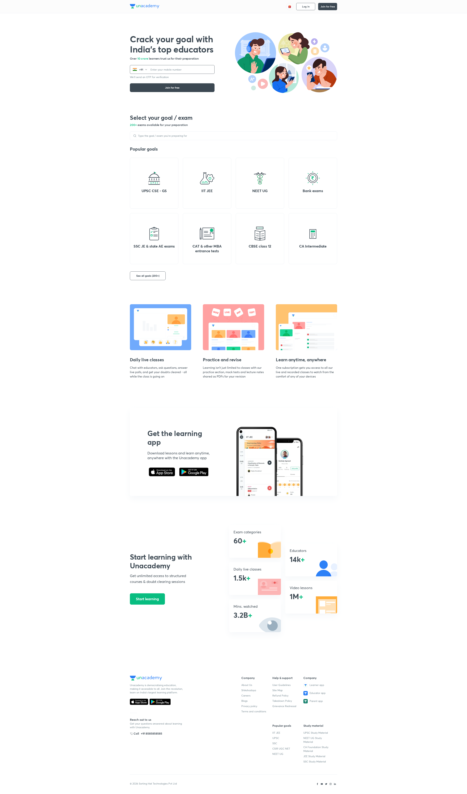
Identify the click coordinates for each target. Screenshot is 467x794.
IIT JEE (276, 732)
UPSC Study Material (315, 732)
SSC (274, 743)
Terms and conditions (253, 711)
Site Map (277, 690)
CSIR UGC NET (281, 748)
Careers (245, 695)
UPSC (275, 738)
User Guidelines (281, 685)
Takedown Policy (282, 700)
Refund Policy (280, 695)
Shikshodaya (248, 690)
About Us (246, 685)
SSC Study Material (314, 761)
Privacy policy (249, 706)
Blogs (244, 700)
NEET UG (277, 754)
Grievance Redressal (284, 706)
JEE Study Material (314, 756)
